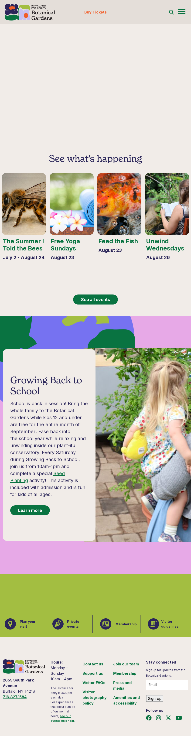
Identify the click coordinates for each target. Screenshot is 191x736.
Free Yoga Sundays (65, 245)
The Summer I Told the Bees (23, 245)
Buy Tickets (95, 12)
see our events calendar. (63, 718)
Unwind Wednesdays (165, 245)
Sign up (154, 698)
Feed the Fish (118, 241)
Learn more (30, 510)
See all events (95, 299)
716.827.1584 (15, 697)
